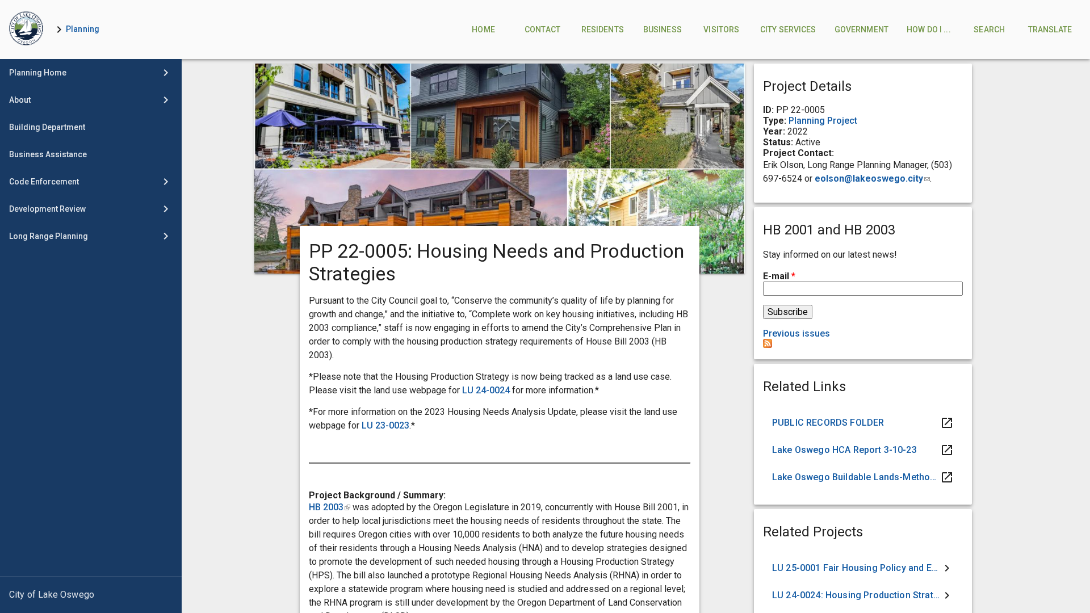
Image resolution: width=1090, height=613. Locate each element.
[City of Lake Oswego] (91, 594)
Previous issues (796, 333)
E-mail (779, 276)
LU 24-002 (483, 390)
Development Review (47, 208)
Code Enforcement (44, 181)
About (20, 99)
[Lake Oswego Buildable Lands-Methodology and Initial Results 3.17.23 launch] (863, 477)
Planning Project (823, 120)
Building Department (47, 127)
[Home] (26, 29)
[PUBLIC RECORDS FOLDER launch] (863, 422)
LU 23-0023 (385, 425)
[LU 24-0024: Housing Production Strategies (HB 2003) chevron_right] (863, 595)
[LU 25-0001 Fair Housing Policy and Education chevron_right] (863, 568)
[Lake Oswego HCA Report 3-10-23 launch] (863, 450)
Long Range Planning (48, 236)
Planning (82, 28)
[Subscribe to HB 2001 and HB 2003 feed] (767, 344)
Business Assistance (48, 154)
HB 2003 (329, 507)
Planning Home (37, 72)
